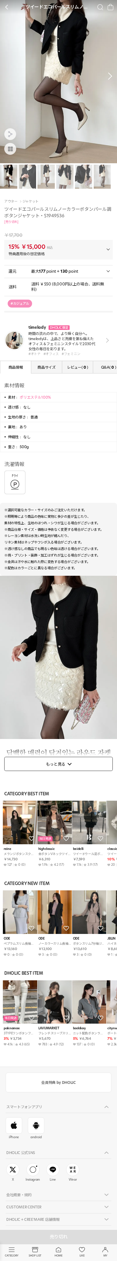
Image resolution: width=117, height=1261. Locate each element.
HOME (58, 1255)
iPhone (14, 1137)
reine (7, 849)
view (106, 340)
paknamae (12, 1028)
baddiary (79, 1028)
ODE (7, 938)
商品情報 (16, 367)
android (36, 1137)
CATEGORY (11, 1255)
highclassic (46, 849)
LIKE (82, 1255)
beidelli (78, 849)
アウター (11, 201)
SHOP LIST (35, 1255)
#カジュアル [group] (20, 303)
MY (105, 1255)
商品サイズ (46, 367)
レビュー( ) (77, 367)
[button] (108, 76)
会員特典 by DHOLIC (58, 1082)
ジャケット (30, 201)
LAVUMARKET (48, 1028)
